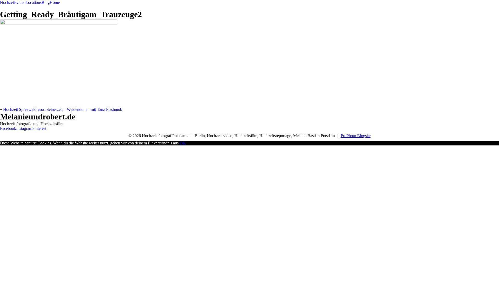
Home (55, 2)
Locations (33, 2)
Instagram (24, 128)
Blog (46, 2)
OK (183, 143)
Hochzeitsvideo (12, 2)
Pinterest (39, 128)
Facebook (8, 128)
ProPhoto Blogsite (356, 135)
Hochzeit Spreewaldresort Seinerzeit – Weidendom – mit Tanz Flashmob (62, 109)
